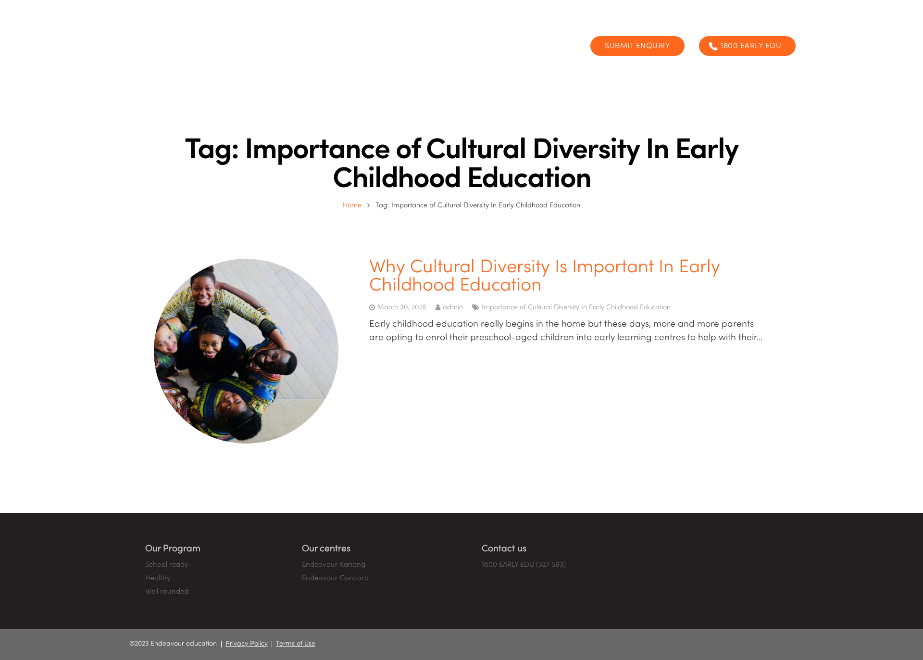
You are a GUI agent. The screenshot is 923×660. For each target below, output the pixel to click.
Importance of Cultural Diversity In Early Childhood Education (576, 307)
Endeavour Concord (335, 578)
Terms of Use (295, 644)
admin (453, 307)
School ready (166, 564)
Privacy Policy (246, 644)
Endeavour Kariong (333, 564)
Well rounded (166, 591)
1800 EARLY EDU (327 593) (524, 564)
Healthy (157, 578)
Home (352, 205)
